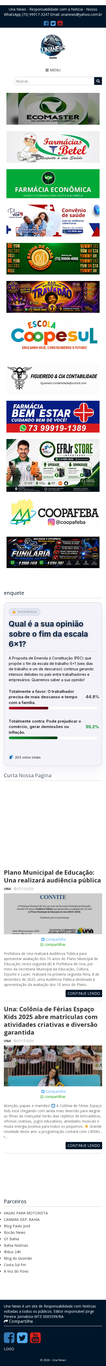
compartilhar (54, 944)
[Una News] (53, 46)
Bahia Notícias (16, 1245)
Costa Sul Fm (15, 1264)
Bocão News (14, 1232)
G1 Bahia (11, 1238)
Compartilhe (55, 939)
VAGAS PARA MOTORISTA (26, 1213)
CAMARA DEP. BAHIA (22, 1219)
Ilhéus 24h (12, 1251)
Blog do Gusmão (18, 1258)
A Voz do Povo (16, 1271)
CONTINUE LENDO (84, 993)
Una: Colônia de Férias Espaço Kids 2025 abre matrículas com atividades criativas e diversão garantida (51, 1020)
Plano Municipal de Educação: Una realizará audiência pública (52, 876)
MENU (54, 70)
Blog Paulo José (17, 1225)
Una (7, 889)
